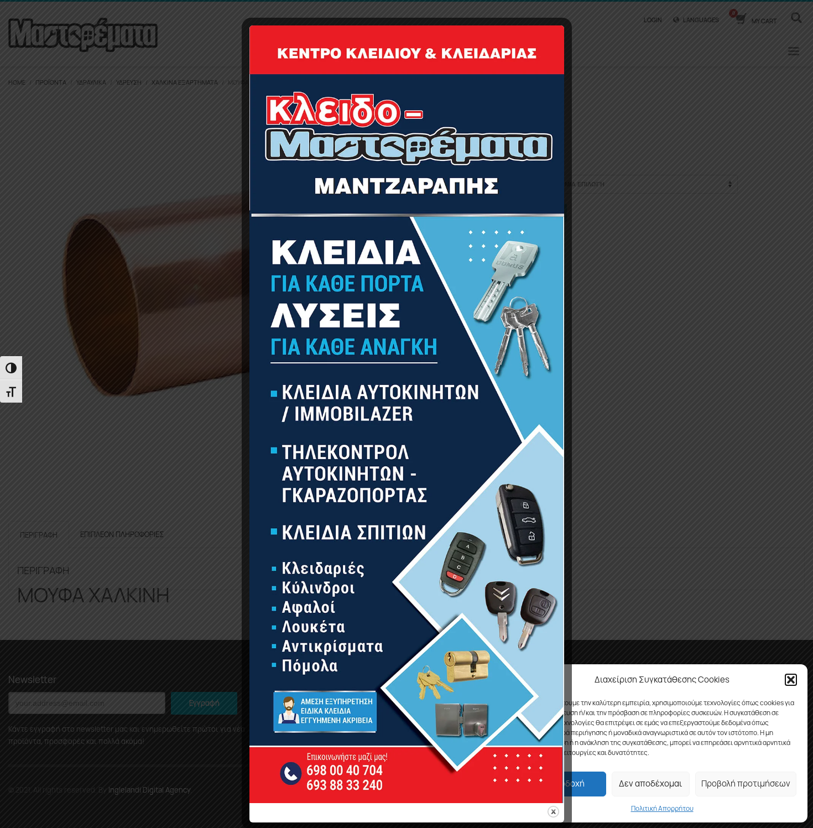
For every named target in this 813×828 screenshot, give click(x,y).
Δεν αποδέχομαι (650, 783)
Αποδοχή (567, 783)
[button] (790, 679)
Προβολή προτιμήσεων (745, 783)
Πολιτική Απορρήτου (662, 808)
